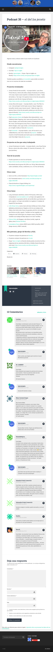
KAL (40, 292)
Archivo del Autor (10, 291)
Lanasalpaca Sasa (14, 224)
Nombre (9, 589)
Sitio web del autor (13, 291)
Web (8, 602)
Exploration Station (17, 117)
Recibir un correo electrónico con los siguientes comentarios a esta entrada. (25, 613)
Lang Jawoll (44, 292)
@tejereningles (19, 68)
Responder (43, 320)
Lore (45, 294)
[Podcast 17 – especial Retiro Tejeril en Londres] (13, 270)
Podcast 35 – (26, 19)
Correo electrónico (11, 595)
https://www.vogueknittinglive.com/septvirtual (21, 185)
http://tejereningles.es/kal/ (34, 176)
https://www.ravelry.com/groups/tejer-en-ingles (26, 75)
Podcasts (37, 290)
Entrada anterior (38, 301)
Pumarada (14, 130)
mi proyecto (30, 128)
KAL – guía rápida (37, 274)
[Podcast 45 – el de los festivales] (26, 270)
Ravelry (31, 235)
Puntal (44, 295)
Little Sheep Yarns (14, 206)
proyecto (33, 132)
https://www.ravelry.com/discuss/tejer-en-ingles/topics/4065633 (26, 101)
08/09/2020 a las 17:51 (23, 387)
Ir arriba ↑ (48, 648)
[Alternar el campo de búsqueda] (50, 9)
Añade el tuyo (41, 312)
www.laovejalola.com (22, 197)
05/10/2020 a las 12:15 (21, 531)
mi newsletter (27, 79)
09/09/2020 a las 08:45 (21, 504)
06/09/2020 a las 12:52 (21, 320)
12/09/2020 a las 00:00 (21, 517)
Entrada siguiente (39, 303)
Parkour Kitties (13, 219)
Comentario (10, 568)
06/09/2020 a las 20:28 (21, 399)
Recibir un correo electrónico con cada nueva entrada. (20, 615)
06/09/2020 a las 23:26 (21, 438)
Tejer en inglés (18, 70)
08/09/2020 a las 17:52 (23, 468)
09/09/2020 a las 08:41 (21, 482)
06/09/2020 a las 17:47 (21, 366)
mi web (31, 238)
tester (36, 296)
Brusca (36, 292)
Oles (36, 295)
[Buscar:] (13, 637)
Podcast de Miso (20, 221)
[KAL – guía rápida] (40, 270)
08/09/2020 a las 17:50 (23, 353)
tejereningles (17, 73)
